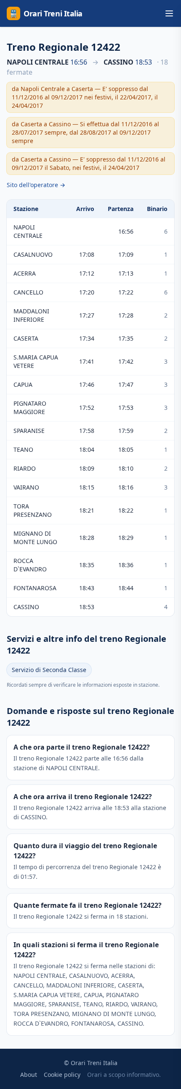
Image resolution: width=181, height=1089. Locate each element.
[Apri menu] (169, 13)
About (28, 1075)
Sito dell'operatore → (36, 185)
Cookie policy (62, 1075)
